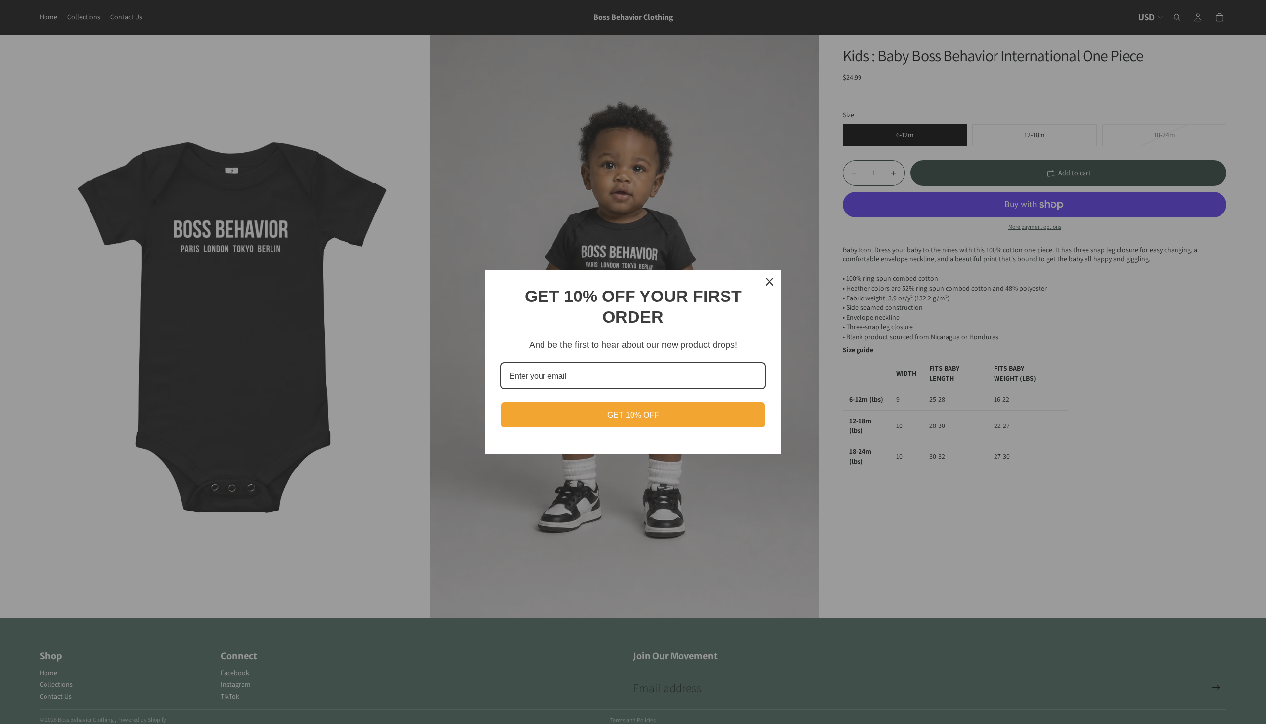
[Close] (769, 282)
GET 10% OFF (633, 415)
